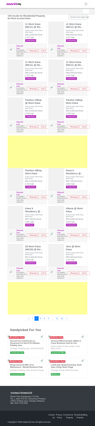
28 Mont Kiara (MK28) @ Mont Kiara (34, 248)
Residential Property (79, 416)
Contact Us (51, 416)
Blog (85, 415)
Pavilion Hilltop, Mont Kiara (74, 101)
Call (42, 51)
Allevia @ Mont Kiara (74, 210)
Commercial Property (68, 416)
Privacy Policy (59, 416)
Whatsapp (33, 51)
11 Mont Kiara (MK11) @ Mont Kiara (33, 26)
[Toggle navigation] (86, 4)
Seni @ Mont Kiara (73, 248)
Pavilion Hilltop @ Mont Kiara (33, 101)
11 (57, 318)
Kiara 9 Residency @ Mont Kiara (73, 172)
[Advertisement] (47, 152)
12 (62, 318)
